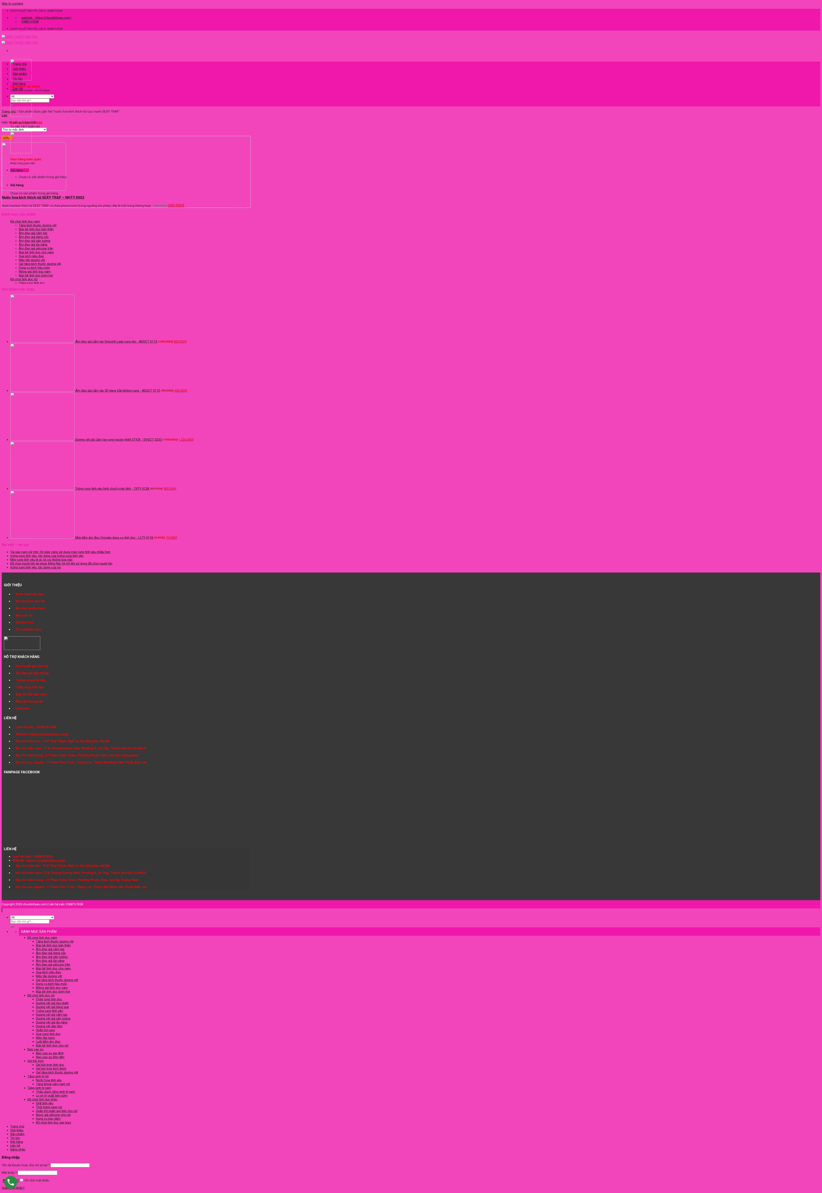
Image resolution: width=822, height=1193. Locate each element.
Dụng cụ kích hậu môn (34, 268)
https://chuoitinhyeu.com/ (49, 734)
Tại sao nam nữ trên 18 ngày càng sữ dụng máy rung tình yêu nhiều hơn (60, 552)
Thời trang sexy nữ (49, 1107)
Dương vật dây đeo (49, 1026)
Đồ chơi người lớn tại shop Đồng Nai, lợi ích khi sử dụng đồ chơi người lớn (61, 563)
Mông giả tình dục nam (35, 272)
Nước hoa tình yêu (49, 1080)
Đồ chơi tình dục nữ (23, 279)
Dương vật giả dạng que (52, 1007)
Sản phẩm (20, 74)
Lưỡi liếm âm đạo (48, 1042)
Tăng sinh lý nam (39, 1088)
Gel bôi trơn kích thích (51, 1069)
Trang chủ (20, 64)
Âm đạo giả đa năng (33, 245)
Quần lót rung (45, 1030)
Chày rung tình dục (32, 283)
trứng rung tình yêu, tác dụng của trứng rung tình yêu (46, 556)
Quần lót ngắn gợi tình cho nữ (56, 1111)
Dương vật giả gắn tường (53, 1018)
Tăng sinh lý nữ (38, 1076)
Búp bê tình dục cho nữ (52, 1045)
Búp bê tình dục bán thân (36, 229)
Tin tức (18, 79)
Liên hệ (18, 89)
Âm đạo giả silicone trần (36, 248)
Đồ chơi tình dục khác (42, 1099)
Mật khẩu (9, 1173)
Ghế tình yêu (44, 1103)
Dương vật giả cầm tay (51, 1015)
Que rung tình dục (48, 1034)
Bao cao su (35, 1049)
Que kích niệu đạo (31, 256)
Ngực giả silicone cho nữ (53, 1115)
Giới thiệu (19, 69)
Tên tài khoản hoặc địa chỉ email (26, 1165)
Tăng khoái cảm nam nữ (53, 1084)
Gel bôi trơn (35, 1061)
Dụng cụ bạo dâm (48, 1119)
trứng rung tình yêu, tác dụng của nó (35, 567)
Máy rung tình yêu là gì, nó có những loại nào (41, 560)
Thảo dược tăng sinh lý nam (55, 1092)
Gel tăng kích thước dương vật (40, 264)
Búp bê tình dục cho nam (36, 252)
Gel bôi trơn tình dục (50, 1065)
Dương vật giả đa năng (51, 1022)
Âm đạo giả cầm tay (33, 233)
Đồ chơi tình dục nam (25, 221)
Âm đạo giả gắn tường (34, 241)
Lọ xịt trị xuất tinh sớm (51, 1096)
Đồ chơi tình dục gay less (53, 1123)
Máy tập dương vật (32, 260)
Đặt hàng (19, 84)
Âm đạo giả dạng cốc (34, 237)
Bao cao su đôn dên (50, 1057)
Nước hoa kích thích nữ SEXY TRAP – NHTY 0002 (43, 197)
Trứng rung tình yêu (49, 1011)
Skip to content (12, 4)
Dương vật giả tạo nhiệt (52, 1003)
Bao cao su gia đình (50, 1053)
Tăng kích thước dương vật (38, 225)
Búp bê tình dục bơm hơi (36, 275)
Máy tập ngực (45, 1038)
